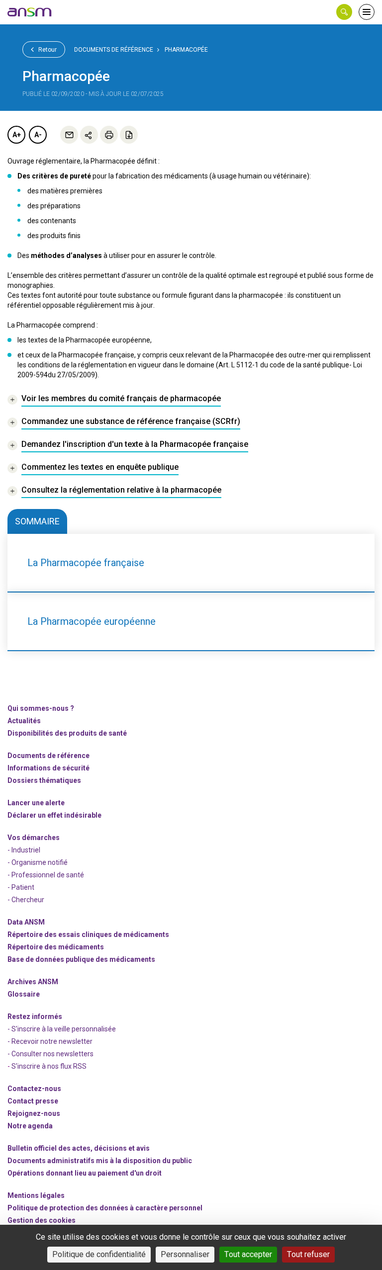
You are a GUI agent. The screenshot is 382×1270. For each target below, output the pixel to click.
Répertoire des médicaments (55, 947)
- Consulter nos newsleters (50, 1054)
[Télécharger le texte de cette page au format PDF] (129, 135)
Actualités (24, 721)
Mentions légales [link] (36, 1195)
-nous (33, 1113)
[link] (30, 12)
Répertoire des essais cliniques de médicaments (88, 934)
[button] (344, 12)
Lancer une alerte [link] (36, 803)
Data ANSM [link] (26, 922)
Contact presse (32, 1101)
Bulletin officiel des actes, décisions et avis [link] (78, 1148)
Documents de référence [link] (48, 756)
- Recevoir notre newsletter (50, 1041)
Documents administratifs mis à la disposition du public (99, 1161)
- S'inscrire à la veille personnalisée (61, 1029)
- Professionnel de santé (45, 875)
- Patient (20, 887)
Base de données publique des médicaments (81, 959)
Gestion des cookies (41, 1220)
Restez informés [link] (34, 1016)
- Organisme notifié (37, 862)
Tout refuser (308, 1254)
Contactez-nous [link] (34, 1089)
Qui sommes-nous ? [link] (40, 708)
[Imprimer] (109, 135)
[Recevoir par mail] (69, 135)
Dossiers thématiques (44, 780)
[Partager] (89, 135)
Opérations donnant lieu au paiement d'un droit (84, 1173)
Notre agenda (30, 1126)
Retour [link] (47, 49)
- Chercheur (25, 900)
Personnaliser (185, 1254)
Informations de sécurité (48, 768)
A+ (16, 135)
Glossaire (23, 994)
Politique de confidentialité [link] (99, 1254)
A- (38, 135)
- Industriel (23, 850)
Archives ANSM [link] (32, 982)
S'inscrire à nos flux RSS (49, 1066)
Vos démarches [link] (33, 838)
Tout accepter (248, 1254)
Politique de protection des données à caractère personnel (104, 1208)
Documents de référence (113, 49)
